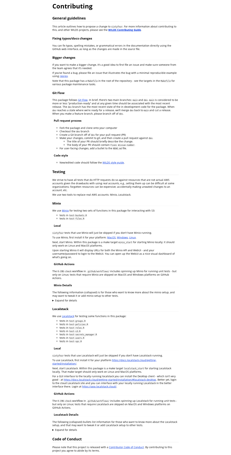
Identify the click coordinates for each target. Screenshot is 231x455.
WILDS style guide (113, 162)
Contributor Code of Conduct (126, 447)
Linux (132, 237)
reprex (64, 76)
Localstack (68, 316)
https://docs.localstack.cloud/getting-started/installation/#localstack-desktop (110, 379)
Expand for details (66, 300)
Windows (122, 237)
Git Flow (83, 100)
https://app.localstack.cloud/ (99, 386)
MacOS (111, 237)
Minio (65, 210)
